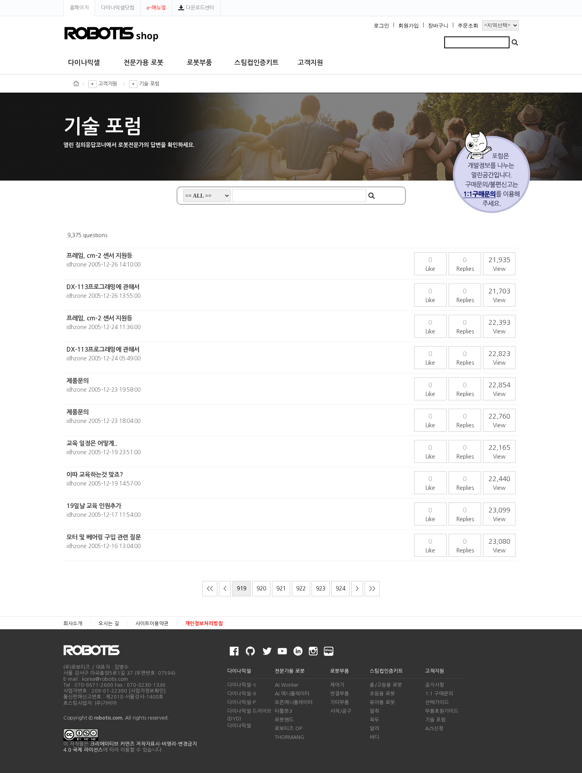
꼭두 (374, 719)
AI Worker (287, 684)
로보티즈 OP (288, 728)
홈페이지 (79, 7)
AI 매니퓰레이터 (292, 693)
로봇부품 (199, 62)
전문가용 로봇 (144, 62)
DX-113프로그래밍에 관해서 (103, 287)
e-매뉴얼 (156, 7)
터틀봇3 (283, 711)
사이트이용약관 (152, 623)
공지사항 (434, 684)
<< (210, 588)
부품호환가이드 (441, 711)
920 (261, 588)
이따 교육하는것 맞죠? (95, 475)
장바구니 (438, 26)
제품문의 (78, 381)
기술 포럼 (435, 719)
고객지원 (310, 62)
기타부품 (339, 702)
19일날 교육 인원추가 (94, 506)
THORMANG (289, 737)
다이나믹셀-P (241, 702)
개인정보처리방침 (204, 623)
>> (372, 588)
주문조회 (468, 26)
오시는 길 (109, 623)
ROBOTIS (94, 650)
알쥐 (374, 711)
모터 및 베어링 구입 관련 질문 (104, 537)
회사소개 (72, 623)
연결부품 (339, 693)
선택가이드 (437, 702)
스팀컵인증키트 (256, 62)
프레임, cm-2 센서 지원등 (99, 256)
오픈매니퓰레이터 (294, 702)
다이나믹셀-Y (242, 684)
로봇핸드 (284, 719)
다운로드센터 (199, 7)
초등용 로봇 (382, 693)
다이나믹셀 (84, 62)
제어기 (337, 684)
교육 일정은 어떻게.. (92, 443)
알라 (374, 728)
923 (320, 588)
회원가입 (408, 26)
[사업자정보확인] (147, 690)
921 (281, 588)
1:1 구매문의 (439, 693)
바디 (374, 737)
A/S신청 (434, 728)
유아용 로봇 (382, 702)
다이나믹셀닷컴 (117, 7)
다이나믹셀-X (241, 693)
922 (301, 588)
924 (340, 588)
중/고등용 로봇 (386, 684)
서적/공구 (341, 711)
